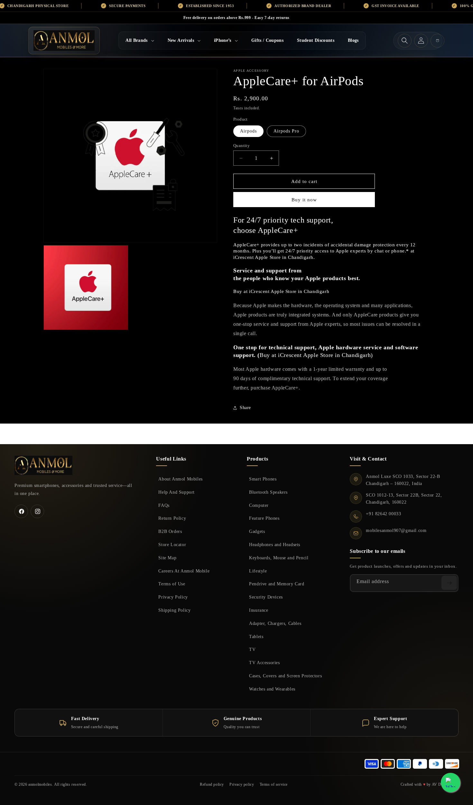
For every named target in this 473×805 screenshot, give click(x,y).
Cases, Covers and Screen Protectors (285, 675)
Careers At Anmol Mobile (183, 570)
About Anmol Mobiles (180, 478)
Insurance (258, 610)
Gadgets (257, 531)
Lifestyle (258, 570)
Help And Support (176, 492)
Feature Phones (264, 518)
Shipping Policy (174, 610)
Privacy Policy (173, 596)
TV (252, 649)
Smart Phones (262, 478)
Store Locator (172, 544)
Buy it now (304, 199)
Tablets (256, 636)
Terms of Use (171, 583)
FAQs (163, 505)
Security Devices (266, 596)
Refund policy (212, 784)
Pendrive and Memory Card (276, 583)
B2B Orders (170, 531)
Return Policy (172, 518)
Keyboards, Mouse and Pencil (278, 557)
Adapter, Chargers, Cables (275, 623)
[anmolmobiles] (43, 465)
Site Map (167, 557)
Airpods (248, 131)
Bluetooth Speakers (268, 492)
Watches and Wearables (272, 688)
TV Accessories (264, 662)
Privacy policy (241, 784)
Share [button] (245, 407)
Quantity (241, 145)
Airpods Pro (286, 131)
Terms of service (274, 784)
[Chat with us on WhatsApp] (450, 782)
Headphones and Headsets (274, 544)
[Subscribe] (449, 583)
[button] (139, 40)
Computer (259, 505)
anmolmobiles (40, 784)
